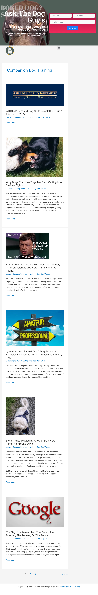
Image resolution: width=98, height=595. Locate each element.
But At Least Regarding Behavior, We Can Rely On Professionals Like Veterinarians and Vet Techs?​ (33, 267)
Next (65, 574)
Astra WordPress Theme (70, 587)
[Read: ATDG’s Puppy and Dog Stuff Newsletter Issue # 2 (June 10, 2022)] (35, 95)
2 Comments (11, 189)
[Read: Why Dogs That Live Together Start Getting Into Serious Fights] (34, 157)
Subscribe (72, 28)
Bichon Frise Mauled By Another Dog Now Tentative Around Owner (30, 442)
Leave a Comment (13, 117)
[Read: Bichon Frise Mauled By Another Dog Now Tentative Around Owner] (20, 416)
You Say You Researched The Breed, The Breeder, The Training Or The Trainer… (30, 534)
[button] (58, 48)
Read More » (11, 122)
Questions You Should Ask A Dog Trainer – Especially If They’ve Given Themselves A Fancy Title (34, 354)
